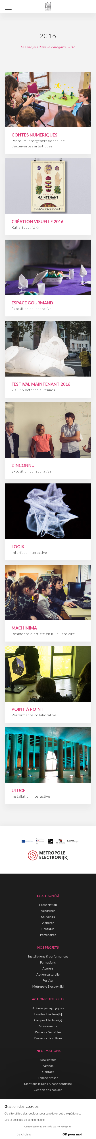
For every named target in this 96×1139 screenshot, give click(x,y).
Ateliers (48, 968)
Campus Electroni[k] (48, 1020)
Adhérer (48, 923)
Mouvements (48, 1026)
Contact (48, 1072)
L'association (48, 905)
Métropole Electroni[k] (48, 986)
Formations (48, 962)
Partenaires (48, 935)
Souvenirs (48, 917)
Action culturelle (48, 974)
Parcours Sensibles (48, 1032)
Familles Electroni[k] (48, 1014)
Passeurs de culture (48, 1038)
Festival (48, 980)
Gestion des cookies (48, 1090)
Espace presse (48, 1078)
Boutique (48, 929)
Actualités (48, 911)
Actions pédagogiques (48, 1008)
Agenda (48, 1066)
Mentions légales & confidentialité (48, 1084)
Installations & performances (48, 956)
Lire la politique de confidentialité (24, 1119)
